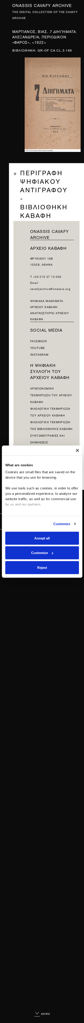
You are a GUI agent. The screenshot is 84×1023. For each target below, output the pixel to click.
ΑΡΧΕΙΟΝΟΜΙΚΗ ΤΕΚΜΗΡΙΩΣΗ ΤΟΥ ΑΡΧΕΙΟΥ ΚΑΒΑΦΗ (51, 395)
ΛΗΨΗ (45, 1013)
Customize (61, 524)
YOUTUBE (37, 347)
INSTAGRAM (39, 354)
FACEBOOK (38, 340)
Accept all (42, 538)
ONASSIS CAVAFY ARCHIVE (49, 234)
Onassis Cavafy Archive (42, 5)
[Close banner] (77, 450)
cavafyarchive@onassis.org (50, 288)
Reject (42, 567)
